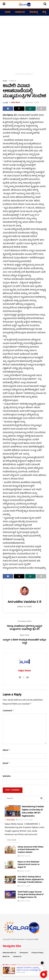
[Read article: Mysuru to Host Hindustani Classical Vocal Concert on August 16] (10, 865)
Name (6, 750)
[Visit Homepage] (24, 4)
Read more (13, 840)
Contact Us (17, 956)
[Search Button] (45, 4)
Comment (8, 711)
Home (7, 12)
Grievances (24, 952)
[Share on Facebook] (8, 108)
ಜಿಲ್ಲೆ (44, 12)
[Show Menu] (4, 4)
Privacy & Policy (37, 952)
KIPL (37, 939)
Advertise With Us (9, 952)
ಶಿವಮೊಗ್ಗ (34, 12)
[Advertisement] (24, 43)
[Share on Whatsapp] (30, 108)
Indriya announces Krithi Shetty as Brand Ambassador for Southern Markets (30, 849)
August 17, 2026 (23, 820)
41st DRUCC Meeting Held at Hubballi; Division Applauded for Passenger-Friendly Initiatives (31, 879)
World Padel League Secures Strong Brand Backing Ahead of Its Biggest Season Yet (31, 894)
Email (6, 763)
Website (7, 776)
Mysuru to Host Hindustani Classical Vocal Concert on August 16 (28, 864)
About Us (6, 956)
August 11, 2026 (24, 871)
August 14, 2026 (24, 856)
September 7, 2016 (32, 102)
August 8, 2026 (24, 901)
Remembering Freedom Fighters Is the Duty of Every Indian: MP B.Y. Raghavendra (33, 811)
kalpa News (15, 102)
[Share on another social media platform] (41, 108)
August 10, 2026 (24, 886)
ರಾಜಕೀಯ (20, 12)
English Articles (10, 808)
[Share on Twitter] (19, 108)
